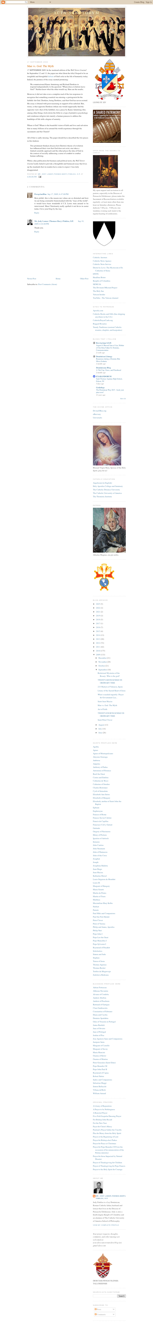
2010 (98, 650)
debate (50, 76)
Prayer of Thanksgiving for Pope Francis (109, 1166)
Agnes (95, 750)
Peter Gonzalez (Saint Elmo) (104, 1062)
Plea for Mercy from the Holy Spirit (107, 1133)
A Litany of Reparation (102, 1106)
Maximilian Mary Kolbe (103, 903)
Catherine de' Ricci (100, 780)
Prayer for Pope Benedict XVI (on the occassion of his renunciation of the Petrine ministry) (108, 1150)
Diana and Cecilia (100, 1014)
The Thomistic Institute (102, 496)
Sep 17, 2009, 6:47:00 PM (58, 194)
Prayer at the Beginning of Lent (105, 1136)
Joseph (95, 862)
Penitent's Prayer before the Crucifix (107, 1129)
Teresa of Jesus (99, 961)
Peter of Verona (99, 923)
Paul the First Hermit (101, 916)
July (100, 728)
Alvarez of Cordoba (101, 994)
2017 (98, 623)
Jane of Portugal (99, 1031)
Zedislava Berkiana (101, 974)
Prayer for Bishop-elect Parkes (105, 1140)
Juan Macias (98, 872)
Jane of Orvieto (99, 1028)
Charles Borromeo (100, 787)
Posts (99, 1309)
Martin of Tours (99, 896)
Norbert (96, 906)
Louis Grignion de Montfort (104, 879)
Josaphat (96, 858)
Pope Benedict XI (100, 1066)
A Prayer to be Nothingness (104, 1109)
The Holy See (98, 291)
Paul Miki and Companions (104, 913)
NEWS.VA (97, 284)
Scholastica (97, 951)
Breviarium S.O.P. (103, 342)
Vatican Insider (99, 294)
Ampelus (96, 763)
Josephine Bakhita (100, 865)
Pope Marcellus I (100, 940)
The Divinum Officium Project (105, 287)
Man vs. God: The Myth (107, 705)
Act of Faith (102, 709)
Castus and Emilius (100, 777)
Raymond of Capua (101, 1072)
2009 (98, 654)
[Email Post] (39, 176)
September (102, 669)
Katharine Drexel (100, 875)
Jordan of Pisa (98, 1035)
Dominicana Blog (103, 367)
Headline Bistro (99, 277)
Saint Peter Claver (105, 719)
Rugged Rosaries (100, 323)
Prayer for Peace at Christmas (104, 1143)
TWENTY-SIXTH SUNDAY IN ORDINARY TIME (110, 681)
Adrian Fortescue (100, 987)
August (101, 724)
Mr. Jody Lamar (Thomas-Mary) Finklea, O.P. (54, 221)
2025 (98, 604)
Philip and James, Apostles (103, 927)
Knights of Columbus (101, 280)
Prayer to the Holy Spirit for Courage (107, 1169)
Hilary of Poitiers (100, 835)
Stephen (96, 957)
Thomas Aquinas (100, 964)
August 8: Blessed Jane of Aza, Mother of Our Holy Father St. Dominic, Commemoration (110, 347)
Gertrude (96, 828)
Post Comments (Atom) (47, 284)
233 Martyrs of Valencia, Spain (110, 686)
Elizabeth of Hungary (101, 797)
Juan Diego (97, 869)
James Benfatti (99, 1025)
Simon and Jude (99, 954)
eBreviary (97, 414)
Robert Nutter (98, 1076)
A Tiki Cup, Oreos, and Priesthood (108, 370)
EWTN (95, 274)
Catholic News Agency (102, 260)
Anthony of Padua (100, 767)
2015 (98, 631)
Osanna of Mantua (100, 1059)
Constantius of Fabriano (102, 1011)
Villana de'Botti (99, 1090)
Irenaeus (96, 841)
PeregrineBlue (40, 194)
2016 (98, 627)
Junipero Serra (98, 1042)
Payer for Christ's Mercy (102, 1126)
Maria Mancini (99, 1052)
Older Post (84, 278)
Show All (123, 399)
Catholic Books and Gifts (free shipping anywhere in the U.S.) (109, 315)
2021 (98, 611)
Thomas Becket (99, 968)
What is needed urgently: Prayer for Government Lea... (111, 696)
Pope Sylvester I (99, 944)
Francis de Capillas (100, 821)
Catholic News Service (102, 264)
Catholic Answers (100, 257)
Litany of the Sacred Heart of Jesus (112, 690)
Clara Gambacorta (100, 1008)
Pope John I (97, 934)
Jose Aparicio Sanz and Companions (107, 1038)
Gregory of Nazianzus (101, 831)
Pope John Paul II (100, 1069)
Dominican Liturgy (104, 356)
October (101, 665)
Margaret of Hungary (101, 886)
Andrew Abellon (99, 997)
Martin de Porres (99, 893)
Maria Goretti (98, 889)
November (102, 661)
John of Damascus (100, 852)
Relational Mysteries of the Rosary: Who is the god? (109, 674)
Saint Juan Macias (105, 701)
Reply (36, 212)
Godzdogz (100, 387)
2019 (98, 615)
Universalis (97, 417)
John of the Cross (100, 855)
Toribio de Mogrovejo (102, 971)
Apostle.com (98, 310)
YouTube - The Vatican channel (105, 298)
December (102, 658)
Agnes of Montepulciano (103, 753)
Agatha (96, 746)
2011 (98, 646)
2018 (98, 619)
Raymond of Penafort (101, 947)
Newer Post (31, 278)
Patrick (96, 910)
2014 (98, 635)
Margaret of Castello (101, 1045)
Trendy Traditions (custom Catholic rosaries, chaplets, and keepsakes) (107, 328)
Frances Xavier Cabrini (102, 817)
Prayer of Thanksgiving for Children (107, 1162)
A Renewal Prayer (100, 1112)
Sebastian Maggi (100, 1083)
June (100, 732)
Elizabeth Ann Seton (101, 794)
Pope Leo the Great (100, 937)
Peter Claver (98, 920)
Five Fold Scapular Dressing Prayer (107, 1116)
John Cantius (98, 845)
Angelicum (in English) (102, 482)
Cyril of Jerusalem (100, 791)
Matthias (96, 899)
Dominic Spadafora (100, 1018)
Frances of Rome (99, 814)
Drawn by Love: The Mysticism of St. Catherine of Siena (108, 269)
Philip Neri (97, 930)
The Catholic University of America (107, 493)
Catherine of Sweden (101, 784)
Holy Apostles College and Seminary (108, 486)
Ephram (96, 807)
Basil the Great (99, 774)
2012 (98, 643)
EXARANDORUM (103, 376)
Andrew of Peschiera (101, 1001)
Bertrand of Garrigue (101, 1004)
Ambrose (96, 760)
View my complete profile (106, 1225)
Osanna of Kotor (99, 1055)
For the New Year (100, 1123)
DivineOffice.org (99, 410)
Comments (101, 1314)
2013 (98, 639)
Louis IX (96, 882)
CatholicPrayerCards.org (103, 320)
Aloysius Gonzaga (100, 757)
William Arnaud (99, 1093)
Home (58, 278)
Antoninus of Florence (102, 770)
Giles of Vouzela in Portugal (104, 1021)
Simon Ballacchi (99, 1086)
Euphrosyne (98, 811)
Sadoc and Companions (102, 1079)
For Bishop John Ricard (102, 1119)
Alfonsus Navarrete (100, 991)
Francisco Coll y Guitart (102, 824)
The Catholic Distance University (106, 489)
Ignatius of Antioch (101, 838)
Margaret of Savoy (100, 1049)
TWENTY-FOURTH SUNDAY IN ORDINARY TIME (111, 714)
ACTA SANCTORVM (77, 12)
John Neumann (99, 848)
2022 (98, 607)
